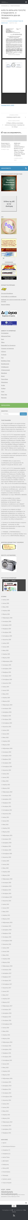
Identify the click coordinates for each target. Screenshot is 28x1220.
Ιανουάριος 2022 (7, 795)
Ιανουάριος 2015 (7, 1082)
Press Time (4, 394)
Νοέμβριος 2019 (7, 889)
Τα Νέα (3, 385)
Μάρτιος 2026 (6, 614)
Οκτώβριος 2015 (7, 1056)
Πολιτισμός (5, 1175)
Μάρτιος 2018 (6, 962)
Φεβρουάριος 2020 (7, 879)
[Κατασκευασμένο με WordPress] (12, 1210)
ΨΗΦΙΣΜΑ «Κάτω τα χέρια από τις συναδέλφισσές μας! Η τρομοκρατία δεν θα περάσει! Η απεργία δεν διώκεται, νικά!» (12, 462)
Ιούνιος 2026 (6, 603)
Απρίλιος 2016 (6, 1035)
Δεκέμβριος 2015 (7, 1049)
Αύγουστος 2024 (7, 683)
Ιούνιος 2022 (6, 777)
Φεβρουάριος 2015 (7, 1078)
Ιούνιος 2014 (6, 1107)
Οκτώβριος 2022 (7, 763)
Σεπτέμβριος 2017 (7, 984)
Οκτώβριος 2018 (7, 937)
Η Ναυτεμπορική (5, 370)
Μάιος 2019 (5, 911)
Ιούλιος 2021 (6, 817)
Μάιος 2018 (5, 955)
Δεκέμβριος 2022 (7, 755)
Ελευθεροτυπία (5, 364)
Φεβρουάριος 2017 (7, 1006)
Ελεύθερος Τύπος (5, 360)
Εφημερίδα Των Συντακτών (8, 345)
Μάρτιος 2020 (6, 875)
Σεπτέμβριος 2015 (7, 1060)
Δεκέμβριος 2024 (7, 668)
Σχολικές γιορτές (7, 1179)
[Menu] (26, 2)
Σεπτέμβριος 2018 (7, 940)
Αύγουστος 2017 (7, 987)
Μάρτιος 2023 (6, 744)
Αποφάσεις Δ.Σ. (5, 5)
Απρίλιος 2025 (6, 654)
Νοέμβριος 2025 (7, 628)
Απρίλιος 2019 (6, 915)
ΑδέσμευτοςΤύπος (5, 336)
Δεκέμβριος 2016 (7, 1013)
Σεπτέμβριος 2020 (7, 853)
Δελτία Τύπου (6, 1157)
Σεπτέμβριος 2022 (7, 766)
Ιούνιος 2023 (6, 734)
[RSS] (26, 168)
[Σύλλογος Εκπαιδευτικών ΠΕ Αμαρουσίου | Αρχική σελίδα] (6, 2)
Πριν (2, 357)
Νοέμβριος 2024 (7, 672)
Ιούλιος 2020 (6, 860)
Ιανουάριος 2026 (7, 621)
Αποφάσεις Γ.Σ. (6, 1150)
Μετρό (3, 376)
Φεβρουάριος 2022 (7, 792)
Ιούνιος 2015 (6, 1064)
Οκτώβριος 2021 (7, 806)
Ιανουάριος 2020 (7, 882)
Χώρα (2, 391)
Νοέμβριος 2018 (7, 933)
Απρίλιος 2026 (6, 610)
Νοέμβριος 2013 (7, 1133)
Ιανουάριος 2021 (7, 839)
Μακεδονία (4, 373)
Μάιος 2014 (5, 1111)
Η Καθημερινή (4, 367)
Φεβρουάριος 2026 (7, 617)
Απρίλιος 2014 (6, 1114)
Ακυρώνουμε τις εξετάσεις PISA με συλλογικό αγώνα (5, 145)
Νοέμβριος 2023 (7, 715)
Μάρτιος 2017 (6, 1002)
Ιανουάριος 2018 (7, 969)
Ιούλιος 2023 (6, 730)
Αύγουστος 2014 (7, 1100)
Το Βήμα (3, 388)
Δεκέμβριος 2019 (7, 886)
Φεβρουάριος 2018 (7, 966)
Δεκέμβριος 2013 (7, 1129)
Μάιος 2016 (5, 1031)
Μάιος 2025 (5, 650)
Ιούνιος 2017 (6, 991)
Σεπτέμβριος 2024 (7, 679)
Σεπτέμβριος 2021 (7, 810)
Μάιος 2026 (5, 607)
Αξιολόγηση (7, 1192)
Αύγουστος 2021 (7, 813)
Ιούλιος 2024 (6, 686)
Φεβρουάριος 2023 (7, 748)
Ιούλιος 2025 (6, 643)
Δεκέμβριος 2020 (7, 842)
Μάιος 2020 (5, 868)
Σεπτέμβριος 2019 (7, 897)
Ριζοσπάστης (4, 382)
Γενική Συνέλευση (21, 1194)
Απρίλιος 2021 (6, 828)
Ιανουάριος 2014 (7, 1125)
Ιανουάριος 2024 (7, 708)
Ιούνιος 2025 (6, 646)
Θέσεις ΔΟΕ (6, 1168)
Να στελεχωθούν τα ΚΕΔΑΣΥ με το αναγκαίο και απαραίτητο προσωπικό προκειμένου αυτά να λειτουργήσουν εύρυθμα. (14, 455)
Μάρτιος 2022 (6, 788)
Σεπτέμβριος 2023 (7, 723)
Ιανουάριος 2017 (7, 1009)
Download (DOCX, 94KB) (7, 105)
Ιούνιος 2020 (6, 864)
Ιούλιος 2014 (6, 1103)
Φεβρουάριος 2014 (7, 1122)
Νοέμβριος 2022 (7, 759)
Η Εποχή (3, 351)
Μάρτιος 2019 (6, 919)
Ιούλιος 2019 (6, 904)
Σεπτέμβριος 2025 (7, 636)
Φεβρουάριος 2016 (7, 1042)
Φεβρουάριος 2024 (7, 705)
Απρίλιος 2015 (6, 1071)
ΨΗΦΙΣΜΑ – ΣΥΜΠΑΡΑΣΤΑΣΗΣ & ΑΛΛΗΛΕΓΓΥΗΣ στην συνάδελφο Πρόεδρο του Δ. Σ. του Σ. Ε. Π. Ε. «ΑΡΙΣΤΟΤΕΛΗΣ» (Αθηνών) (14, 533)
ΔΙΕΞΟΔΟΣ (6, 1161)
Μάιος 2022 (5, 781)
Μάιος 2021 (5, 824)
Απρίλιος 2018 (6, 958)
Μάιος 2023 (5, 737)
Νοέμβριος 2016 (7, 1016)
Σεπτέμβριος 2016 (7, 1024)
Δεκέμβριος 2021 (7, 799)
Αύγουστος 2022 (7, 770)
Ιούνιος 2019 (6, 908)
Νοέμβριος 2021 (7, 802)
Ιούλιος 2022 (6, 773)
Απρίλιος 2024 (6, 697)
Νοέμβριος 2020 (7, 846)
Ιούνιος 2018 (6, 951)
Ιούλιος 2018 (6, 948)
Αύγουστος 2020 (7, 857)
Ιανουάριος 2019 (7, 926)
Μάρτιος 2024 (6, 701)
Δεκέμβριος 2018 (7, 929)
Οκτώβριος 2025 (7, 632)
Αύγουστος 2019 (7, 900)
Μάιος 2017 (5, 995)
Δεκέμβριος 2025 (7, 625)
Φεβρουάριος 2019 (7, 922)
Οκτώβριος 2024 (7, 676)
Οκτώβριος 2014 (7, 1093)
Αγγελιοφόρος (4, 333)
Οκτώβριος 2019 (7, 893)
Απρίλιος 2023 (6, 741)
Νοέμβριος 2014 (7, 1089)
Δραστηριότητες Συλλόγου (6, 1196)
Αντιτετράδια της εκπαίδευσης (8, 296)
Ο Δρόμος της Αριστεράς (7, 348)
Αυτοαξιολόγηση (9, 1194)
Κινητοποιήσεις (15, 5)
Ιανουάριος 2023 (7, 752)
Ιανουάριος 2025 (7, 665)
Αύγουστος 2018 (7, 944)
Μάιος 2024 (5, 694)
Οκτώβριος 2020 (7, 850)
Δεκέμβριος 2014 (7, 1085)
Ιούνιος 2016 (6, 1027)
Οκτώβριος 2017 (7, 980)
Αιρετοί (4, 1142)
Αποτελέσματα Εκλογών (9, 1146)
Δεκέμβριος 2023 (7, 712)
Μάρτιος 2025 (6, 657)
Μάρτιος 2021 (6, 831)
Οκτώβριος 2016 (7, 1020)
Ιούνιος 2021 (6, 821)
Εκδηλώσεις (6, 1164)
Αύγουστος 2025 (7, 639)
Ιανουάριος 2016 (7, 1045)
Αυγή (2, 339)
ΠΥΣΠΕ (18, 1196)
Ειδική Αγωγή (13, 1196)
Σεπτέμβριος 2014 (7, 1096)
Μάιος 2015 (5, 1067)
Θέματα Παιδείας (5, 304)
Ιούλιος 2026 (6, 599)
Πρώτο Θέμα (4, 379)
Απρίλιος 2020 (6, 871)
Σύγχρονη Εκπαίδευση (7, 293)
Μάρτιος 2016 (6, 1038)
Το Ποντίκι (3, 354)
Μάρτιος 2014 (6, 1118)
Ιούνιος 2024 (6, 690)
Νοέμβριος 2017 (7, 977)
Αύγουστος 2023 (7, 726)
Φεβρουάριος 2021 (7, 835)
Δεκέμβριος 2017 (7, 973)
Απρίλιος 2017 (6, 998)
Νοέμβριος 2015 (7, 1053)
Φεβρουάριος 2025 (7, 661)
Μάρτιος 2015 (6, 1074)
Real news (4, 397)
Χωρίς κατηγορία (7, 1182)
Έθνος (3, 342)
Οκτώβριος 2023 (7, 719)
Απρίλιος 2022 (6, 784)
